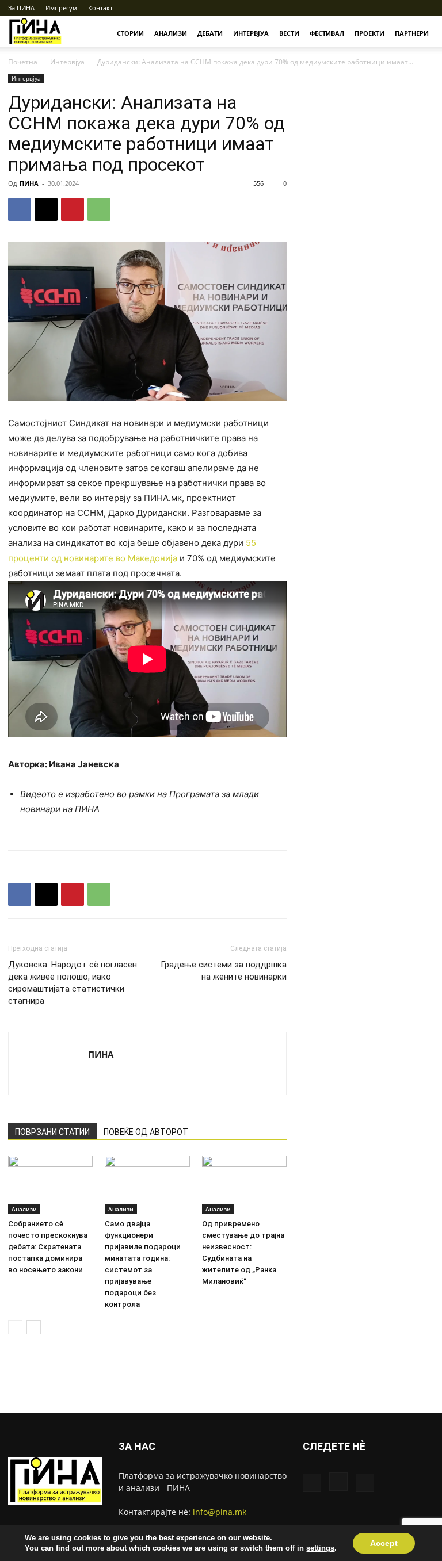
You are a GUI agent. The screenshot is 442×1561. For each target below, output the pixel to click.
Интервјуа (251, 33)
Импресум (61, 7)
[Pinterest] (72, 209)
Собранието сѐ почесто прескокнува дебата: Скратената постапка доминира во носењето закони (47, 1246)
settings (320, 1548)
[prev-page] (15, 1327)
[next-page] (33, 1327)
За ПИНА (21, 7)
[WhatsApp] (98, 209)
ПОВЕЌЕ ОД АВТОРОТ (146, 1132)
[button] (370, 7)
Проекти (369, 33)
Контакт (100, 7)
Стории (130, 33)
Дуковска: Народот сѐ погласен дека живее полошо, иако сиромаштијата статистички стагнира (72, 982)
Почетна (22, 62)
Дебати (210, 33)
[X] (425, 8)
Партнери (412, 33)
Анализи (170, 33)
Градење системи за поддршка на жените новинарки (224, 970)
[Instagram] (406, 8)
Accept (384, 1543)
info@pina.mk (219, 1511)
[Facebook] (387, 8)
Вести (289, 33)
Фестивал (327, 33)
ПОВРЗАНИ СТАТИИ (52, 1132)
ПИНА (29, 183)
